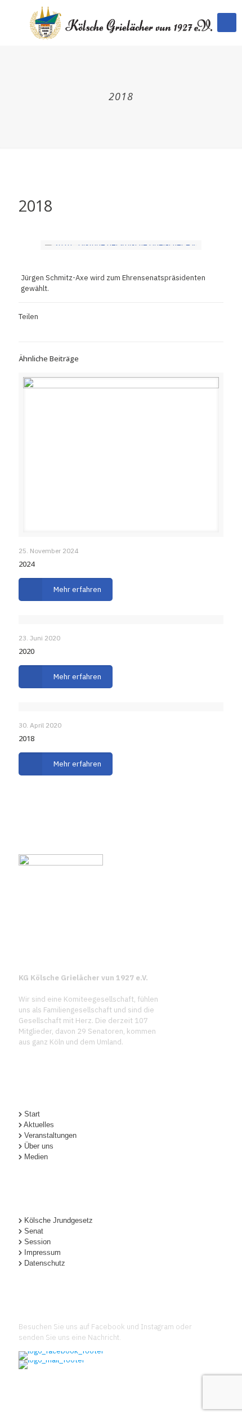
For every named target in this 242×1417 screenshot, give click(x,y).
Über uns (38, 1146)
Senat (33, 1231)
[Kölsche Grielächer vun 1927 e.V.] (121, 22)
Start (32, 1114)
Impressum (42, 1252)
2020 (26, 651)
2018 (26, 738)
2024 (26, 564)
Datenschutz (44, 1263)
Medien (36, 1157)
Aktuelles (39, 1124)
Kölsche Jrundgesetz (58, 1220)
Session (37, 1241)
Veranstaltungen (50, 1135)
